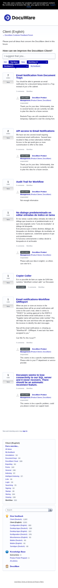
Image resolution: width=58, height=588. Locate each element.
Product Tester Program (18, 558)
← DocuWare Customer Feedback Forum (18, 35)
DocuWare (14, 566)
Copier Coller (23, 275)
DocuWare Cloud (11, 461)
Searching (9, 485)
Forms (7, 467)
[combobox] (27, 510)
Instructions (14, 555)
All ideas (8, 449)
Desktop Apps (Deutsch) (19, 528)
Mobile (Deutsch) (16, 540)
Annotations (9, 455)
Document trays (11, 458)
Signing (8, 488)
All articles (14, 561)
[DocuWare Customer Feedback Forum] (19, 17)
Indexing (8, 473)
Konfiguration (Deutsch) (19, 534)
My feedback (35, 66)
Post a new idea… (12, 446)
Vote (8, 82)
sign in (25, 431)
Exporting (8, 464)
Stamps (8, 491)
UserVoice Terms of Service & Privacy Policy (29, 582)
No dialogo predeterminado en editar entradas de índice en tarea (35, 213)
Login (7, 482)
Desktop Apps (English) (19, 531)
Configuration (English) (18, 525)
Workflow (29, 91)
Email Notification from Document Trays (35, 76)
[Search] (50, 510)
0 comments (20, 149)
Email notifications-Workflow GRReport (33, 300)
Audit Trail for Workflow (30, 181)
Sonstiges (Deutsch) (17, 546)
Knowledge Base (17, 552)
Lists (7, 479)
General (8, 470)
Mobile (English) (16, 543)
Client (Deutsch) (16, 519)
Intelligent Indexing (12, 476)
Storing (8, 494)
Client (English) (16, 522)
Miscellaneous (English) (19, 537)
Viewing (8, 497)
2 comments (20, 91)
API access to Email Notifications (35, 131)
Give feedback (16, 516)
